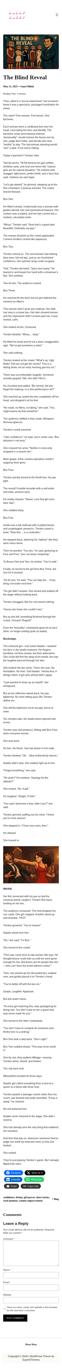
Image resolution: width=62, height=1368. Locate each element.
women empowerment (31, 1200)
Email (6, 1282)
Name (7, 1270)
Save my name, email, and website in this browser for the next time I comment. (32, 1309)
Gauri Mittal (27, 86)
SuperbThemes (31, 1359)
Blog (56, 1199)
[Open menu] (57, 15)
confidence (9, 1197)
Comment (8, 1239)
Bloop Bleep (31, 1344)
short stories (42, 1197)
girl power (29, 1197)
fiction (19, 1197)
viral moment (10, 1200)
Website (7, 1294)
